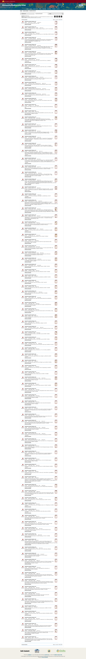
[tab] (27, 14)
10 (26, 19)
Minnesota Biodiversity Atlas (14, 5)
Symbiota (29, 654)
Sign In (81, 5)
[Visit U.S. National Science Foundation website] (49, 651)
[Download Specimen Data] (59, 16)
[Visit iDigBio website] (61, 651)
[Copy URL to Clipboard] (61, 16)
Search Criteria (25, 10)
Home (21, 10)
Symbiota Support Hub (58, 654)
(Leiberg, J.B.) (30, 21)
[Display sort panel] (55, 16)
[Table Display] (57, 16)
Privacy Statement (45, 657)
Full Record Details (28, 24)
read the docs (46, 654)
